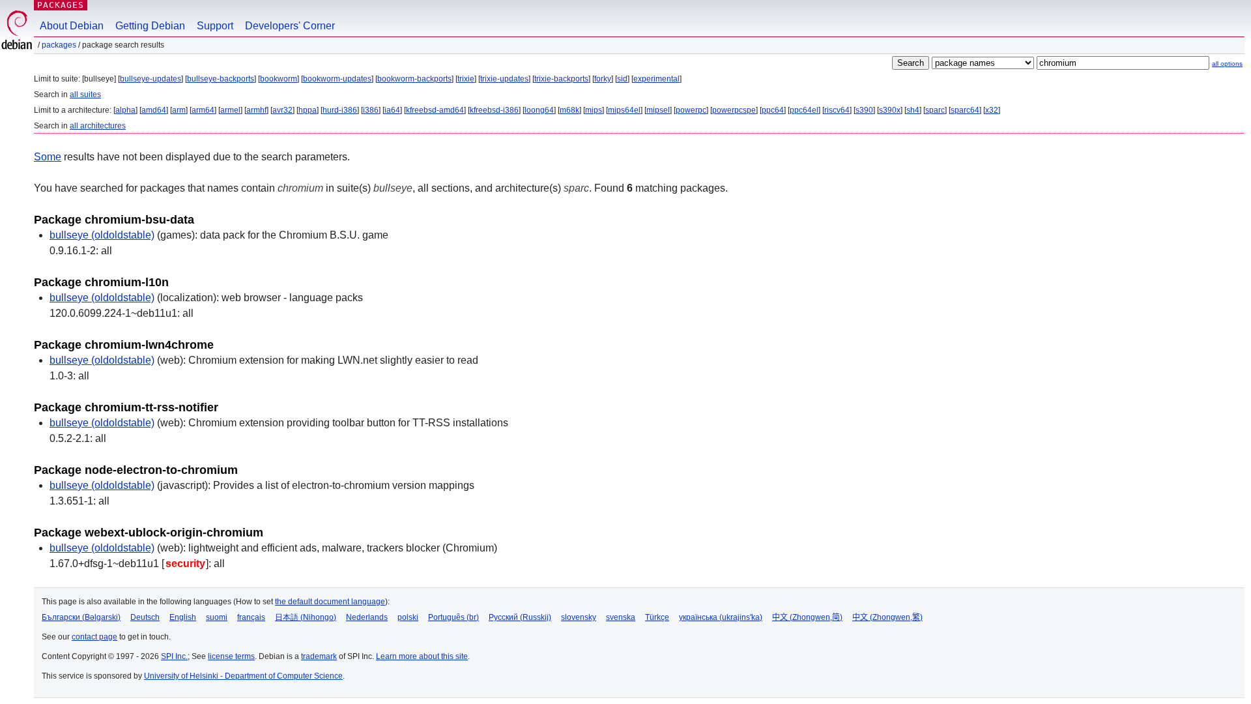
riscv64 (837, 110)
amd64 (153, 110)
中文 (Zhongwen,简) (807, 617)
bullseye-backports (220, 78)
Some (47, 156)
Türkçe (657, 617)
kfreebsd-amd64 (435, 110)
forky (602, 78)
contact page (94, 636)
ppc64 (773, 110)
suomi (216, 617)
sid (622, 78)
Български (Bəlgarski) (81, 617)
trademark (319, 656)
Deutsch (145, 617)
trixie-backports (561, 78)
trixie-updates (504, 78)
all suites (85, 94)
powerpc (691, 110)
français (251, 617)
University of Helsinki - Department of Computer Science (243, 676)
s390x (889, 110)
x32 (991, 110)
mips (593, 110)
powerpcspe (734, 110)
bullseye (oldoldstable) (102, 235)
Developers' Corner (290, 25)
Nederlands (367, 617)
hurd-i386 (340, 110)
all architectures (98, 125)
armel (230, 110)
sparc (935, 110)
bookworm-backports (414, 78)
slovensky (578, 617)
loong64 (539, 110)
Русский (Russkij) (520, 617)
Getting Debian (150, 25)
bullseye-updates (150, 78)
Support (215, 25)
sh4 (912, 110)
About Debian (72, 25)
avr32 (282, 110)
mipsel (658, 110)
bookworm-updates (337, 78)
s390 (864, 110)
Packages (60, 5)
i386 (371, 110)
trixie (465, 78)
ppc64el (804, 110)
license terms (231, 656)
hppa (307, 110)
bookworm (278, 78)
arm (179, 110)
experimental (656, 78)
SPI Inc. (174, 656)
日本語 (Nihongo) (305, 617)
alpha (125, 110)
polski (407, 617)
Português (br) (453, 617)
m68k (569, 110)
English (182, 617)
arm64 (203, 110)
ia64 (392, 110)
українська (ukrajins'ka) (720, 617)
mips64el (624, 110)
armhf (256, 110)
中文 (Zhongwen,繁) (887, 617)
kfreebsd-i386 (494, 110)
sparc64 (965, 110)
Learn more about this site (422, 656)
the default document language (330, 601)
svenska (620, 617)
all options (1227, 63)
